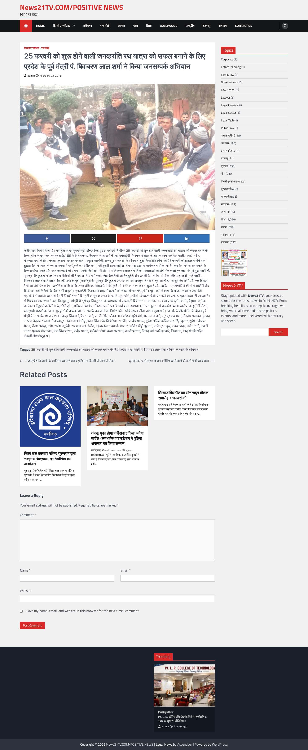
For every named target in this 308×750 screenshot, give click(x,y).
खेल (135, 25)
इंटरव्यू (206, 25)
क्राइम (224, 166)
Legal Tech (227, 120)
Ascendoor (184, 744)
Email (125, 570)
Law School (228, 89)
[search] (285, 26)
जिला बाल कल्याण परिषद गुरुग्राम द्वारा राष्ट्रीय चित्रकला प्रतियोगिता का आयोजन (50, 458)
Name (25, 570)
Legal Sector (228, 112)
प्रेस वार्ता (226, 188)
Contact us (243, 25)
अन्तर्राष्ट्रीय (227, 135)
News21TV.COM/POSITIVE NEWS (71, 7)
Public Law (227, 127)
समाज (224, 227)
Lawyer (225, 97)
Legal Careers (229, 105)
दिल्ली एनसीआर (61, 25)
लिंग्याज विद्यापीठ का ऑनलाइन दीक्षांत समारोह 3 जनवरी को (183, 395)
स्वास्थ (121, 25)
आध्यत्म (223, 25)
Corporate (227, 59)
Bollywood (168, 25)
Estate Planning (231, 67)
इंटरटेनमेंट (226, 150)
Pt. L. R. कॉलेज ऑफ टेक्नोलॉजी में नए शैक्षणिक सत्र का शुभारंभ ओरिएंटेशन (182, 719)
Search (278, 331)
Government (229, 82)
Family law (227, 74)
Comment (28, 514)
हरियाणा (87, 25)
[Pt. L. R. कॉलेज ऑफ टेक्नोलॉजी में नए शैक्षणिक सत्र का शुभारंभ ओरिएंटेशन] (184, 685)
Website (25, 590)
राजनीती (104, 25)
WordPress (219, 744)
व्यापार (224, 211)
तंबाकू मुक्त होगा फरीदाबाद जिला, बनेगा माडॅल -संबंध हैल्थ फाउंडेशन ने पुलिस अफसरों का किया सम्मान (117, 438)
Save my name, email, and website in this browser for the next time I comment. (82, 610)
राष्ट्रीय (190, 25)
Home (40, 25)
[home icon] (26, 26)
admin (31, 76)
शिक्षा (148, 25)
